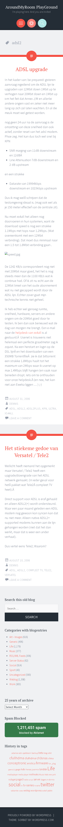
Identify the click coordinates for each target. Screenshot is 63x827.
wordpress (36, 790)
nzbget (12, 779)
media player (23, 774)
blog (45, 753)
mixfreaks (33, 774)
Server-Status (16, 660)
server (37, 779)
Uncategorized (17, 674)
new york (52, 774)
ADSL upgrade (32, 69)
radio (26, 779)
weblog (26, 790)
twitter (47, 784)
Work (12, 684)
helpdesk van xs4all (28, 333)
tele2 (47, 570)
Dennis (13, 403)
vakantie (14, 790)
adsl (12, 408)
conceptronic (17, 763)
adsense (15, 753)
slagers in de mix (47, 779)
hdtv (23, 769)
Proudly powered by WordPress (29, 815)
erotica (31, 763)
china (51, 758)
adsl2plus (34, 408)
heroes (28, 769)
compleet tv (35, 570)
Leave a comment (20, 418)
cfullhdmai (30, 758)
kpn (44, 408)
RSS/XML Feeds (17, 656)
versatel (10, 575)
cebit (50, 753)
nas (46, 774)
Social (12, 665)
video (21, 791)
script (31, 780)
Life (11, 646)
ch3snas (42, 758)
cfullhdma (16, 758)
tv (22, 785)
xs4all (9, 413)
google (18, 769)
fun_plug (52, 763)
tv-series (28, 785)
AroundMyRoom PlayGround (31, 7)
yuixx (49, 790)
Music (12, 651)
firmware (42, 763)
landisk (43, 769)
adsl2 (21, 408)
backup (35, 753)
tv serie (37, 785)
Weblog (13, 679)
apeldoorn (26, 753)
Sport (12, 670)
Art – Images (15, 637)
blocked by (34, 731)
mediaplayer (12, 774)
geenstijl (11, 769)
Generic (13, 641)
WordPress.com (43, 820)
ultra (52, 408)
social (14, 784)
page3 (19, 779)
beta (40, 752)
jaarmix (35, 769)
